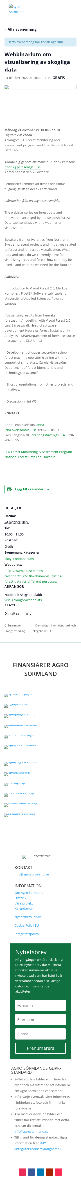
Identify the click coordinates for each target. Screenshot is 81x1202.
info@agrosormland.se (32, 874)
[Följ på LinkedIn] (40, 1172)
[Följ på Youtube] (49, 1172)
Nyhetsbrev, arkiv (28, 917)
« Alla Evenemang (20, 29)
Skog (7, 559)
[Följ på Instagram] (22, 1172)
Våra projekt (24, 903)
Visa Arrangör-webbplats (23, 600)
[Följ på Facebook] (31, 1172)
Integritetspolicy (27, 934)
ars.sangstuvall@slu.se (49, 435)
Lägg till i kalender (29, 489)
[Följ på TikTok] (58, 1172)
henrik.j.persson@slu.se (22, 167)
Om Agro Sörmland (29, 892)
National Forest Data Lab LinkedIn (29, 457)
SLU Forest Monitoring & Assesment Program (38, 452)
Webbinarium (23, 559)
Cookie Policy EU (27, 925)
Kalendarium (24, 908)
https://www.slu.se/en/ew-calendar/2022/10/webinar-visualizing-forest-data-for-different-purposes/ (33, 576)
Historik (20, 898)
